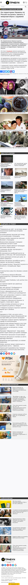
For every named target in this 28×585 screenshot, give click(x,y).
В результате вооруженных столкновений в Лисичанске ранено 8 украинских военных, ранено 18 (20, 204)
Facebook (9, 51)
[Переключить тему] (25, 2)
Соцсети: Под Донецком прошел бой (20, 177)
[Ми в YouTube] (6, 354)
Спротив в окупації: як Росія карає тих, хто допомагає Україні (20, 415)
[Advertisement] (14, 454)
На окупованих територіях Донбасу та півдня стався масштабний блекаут (19, 529)
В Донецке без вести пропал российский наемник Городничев (6, 177)
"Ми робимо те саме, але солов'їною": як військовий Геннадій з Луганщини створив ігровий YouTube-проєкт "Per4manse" (19, 399)
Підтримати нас (14, 584)
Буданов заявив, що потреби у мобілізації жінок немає (20, 537)
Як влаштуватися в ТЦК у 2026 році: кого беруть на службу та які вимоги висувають (19, 520)
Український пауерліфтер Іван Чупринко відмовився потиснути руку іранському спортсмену (12, 349)
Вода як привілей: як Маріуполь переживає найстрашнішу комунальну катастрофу (19, 389)
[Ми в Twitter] (4, 354)
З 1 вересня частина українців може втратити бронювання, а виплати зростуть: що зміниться (20, 511)
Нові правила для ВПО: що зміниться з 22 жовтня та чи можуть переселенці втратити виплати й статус (20, 424)
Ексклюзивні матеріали (10, 384)
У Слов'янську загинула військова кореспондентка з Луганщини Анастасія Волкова (12, 276)
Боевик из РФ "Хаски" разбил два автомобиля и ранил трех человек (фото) (21, 191)
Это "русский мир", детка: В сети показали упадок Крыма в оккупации (21, 164)
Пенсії (10, 582)
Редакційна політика (9, 579)
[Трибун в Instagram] (9, 354)
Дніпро (2, 582)
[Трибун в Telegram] (12, 354)
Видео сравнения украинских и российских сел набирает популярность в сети (7, 204)
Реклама (10, 580)
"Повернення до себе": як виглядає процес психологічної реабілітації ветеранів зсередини (13, 230)
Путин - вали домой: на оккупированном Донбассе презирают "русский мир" (6, 165)
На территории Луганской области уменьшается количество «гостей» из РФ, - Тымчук (21, 217)
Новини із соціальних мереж (11, 9)
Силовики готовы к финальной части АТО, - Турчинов (6, 216)
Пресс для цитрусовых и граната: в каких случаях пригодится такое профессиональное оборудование (13, 296)
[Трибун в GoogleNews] (14, 354)
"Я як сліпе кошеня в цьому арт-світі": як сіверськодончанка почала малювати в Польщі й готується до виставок (19, 408)
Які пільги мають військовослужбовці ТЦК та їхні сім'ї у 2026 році (19, 502)
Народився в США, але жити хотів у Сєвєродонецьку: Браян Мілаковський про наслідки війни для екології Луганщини (13, 316)
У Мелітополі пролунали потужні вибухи (12, 334)
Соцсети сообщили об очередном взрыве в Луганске (6, 190)
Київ (5, 582)
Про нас (2, 579)
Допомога (13, 582)
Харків (7, 582)
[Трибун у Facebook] (1, 354)
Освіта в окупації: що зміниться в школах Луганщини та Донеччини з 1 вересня (20, 433)
